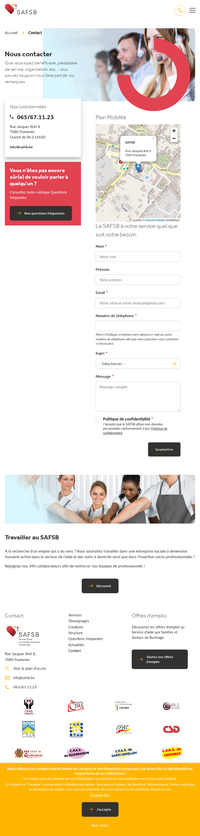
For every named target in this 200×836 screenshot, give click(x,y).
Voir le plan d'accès (29, 668)
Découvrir (103, 586)
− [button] (174, 138)
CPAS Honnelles (28, 706)
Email (100, 292)
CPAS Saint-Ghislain (124, 752)
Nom (100, 246)
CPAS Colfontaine (124, 729)
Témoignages (78, 620)
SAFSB (21, 13)
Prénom (102, 269)
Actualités (76, 644)
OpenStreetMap (155, 220)
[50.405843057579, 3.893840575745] (138, 168)
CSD (171, 729)
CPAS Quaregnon (76, 752)
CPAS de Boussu (171, 706)
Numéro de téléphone (115, 315)
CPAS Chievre (171, 752)
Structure (75, 632)
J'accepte (103, 809)
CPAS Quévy (76, 706)
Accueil (11, 32)
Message (103, 376)
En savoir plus (100, 795)
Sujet (100, 353)
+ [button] (174, 131)
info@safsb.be (21, 147)
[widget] (192, 10)
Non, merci (100, 825)
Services (75, 614)
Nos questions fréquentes (44, 213)
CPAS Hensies (124, 706)
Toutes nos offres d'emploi (159, 659)
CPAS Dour (28, 729)
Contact (74, 650)
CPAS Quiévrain (28, 752)
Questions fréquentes (85, 638)
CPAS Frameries (76, 729)
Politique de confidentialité (126, 419)
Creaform (75, 626)
